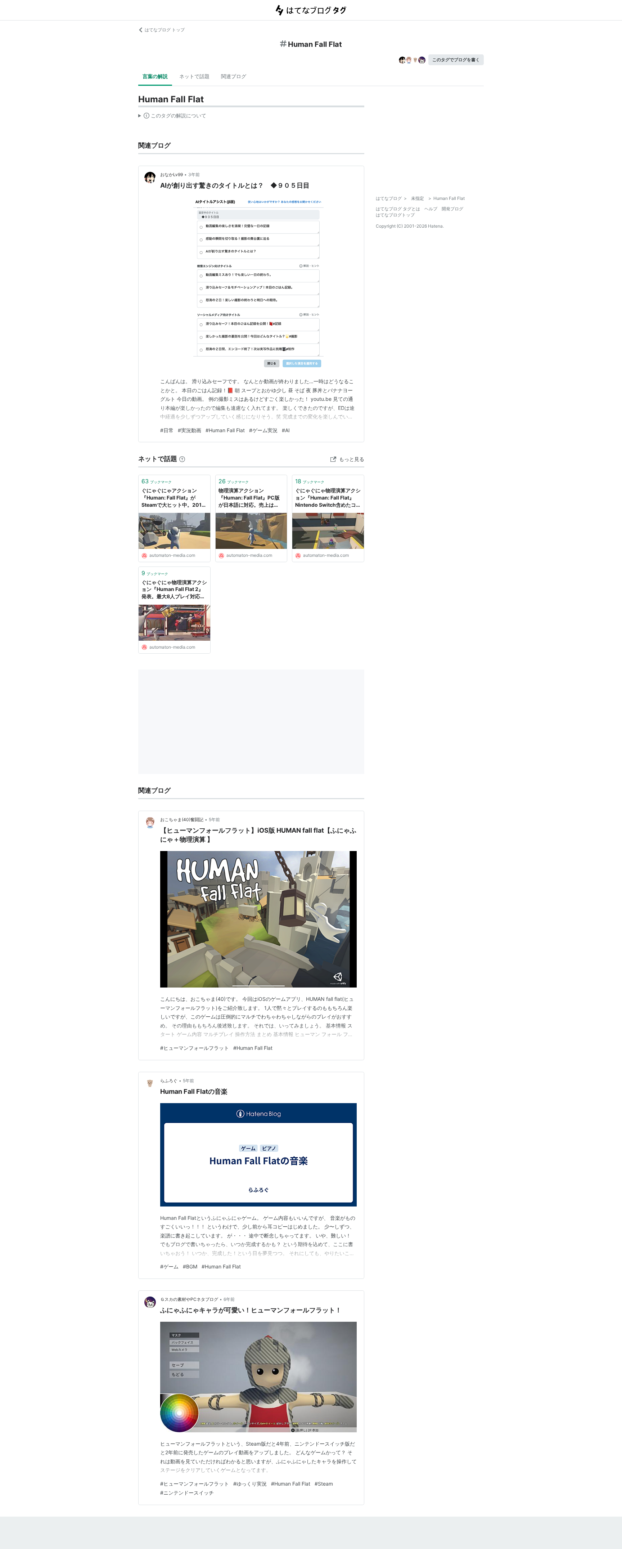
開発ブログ (452, 208)
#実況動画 (189, 430)
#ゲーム (169, 1266)
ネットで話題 (194, 76)
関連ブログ (233, 76)
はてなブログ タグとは (398, 208)
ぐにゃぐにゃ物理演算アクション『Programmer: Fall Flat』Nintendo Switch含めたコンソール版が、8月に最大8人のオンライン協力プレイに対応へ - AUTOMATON (328, 498)
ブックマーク (156, 481)
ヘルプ (430, 208)
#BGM (190, 1266)
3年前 (194, 174)
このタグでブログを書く (456, 59)
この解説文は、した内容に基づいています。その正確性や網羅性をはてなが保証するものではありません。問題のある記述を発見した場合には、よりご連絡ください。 (172, 117)
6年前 (229, 1299)
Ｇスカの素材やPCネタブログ (189, 1299)
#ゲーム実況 (263, 430)
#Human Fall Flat (225, 430)
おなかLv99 (171, 174)
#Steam (324, 1484)
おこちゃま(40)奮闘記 (181, 819)
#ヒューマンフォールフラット (194, 1048)
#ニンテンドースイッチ (187, 1493)
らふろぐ (168, 1080)
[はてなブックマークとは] (182, 458)
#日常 (166, 430)
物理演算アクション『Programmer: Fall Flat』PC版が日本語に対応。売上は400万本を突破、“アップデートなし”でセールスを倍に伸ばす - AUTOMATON (249, 498)
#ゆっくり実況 (250, 1484)
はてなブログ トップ (165, 29)
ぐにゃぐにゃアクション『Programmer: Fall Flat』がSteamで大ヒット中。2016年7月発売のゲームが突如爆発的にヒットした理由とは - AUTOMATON (173, 498)
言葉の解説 (155, 76)
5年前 (214, 819)
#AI (286, 430)
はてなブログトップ (395, 215)
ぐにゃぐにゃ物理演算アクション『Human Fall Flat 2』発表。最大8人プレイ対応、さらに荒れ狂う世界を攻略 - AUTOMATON (174, 589)
